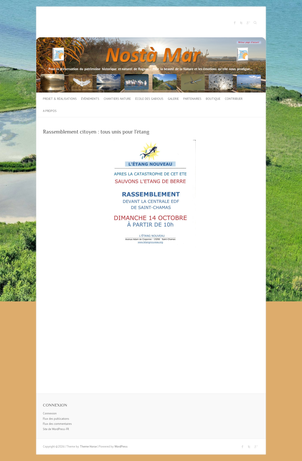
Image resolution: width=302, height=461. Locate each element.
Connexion (50, 413)
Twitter (241, 22)
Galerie (173, 99)
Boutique (213, 99)
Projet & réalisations (60, 99)
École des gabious (149, 99)
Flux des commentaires (57, 424)
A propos (50, 111)
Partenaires (192, 99)
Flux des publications (56, 419)
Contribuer (234, 99)
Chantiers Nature (117, 99)
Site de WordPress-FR (56, 429)
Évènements (90, 99)
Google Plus (248, 22)
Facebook (234, 22)
